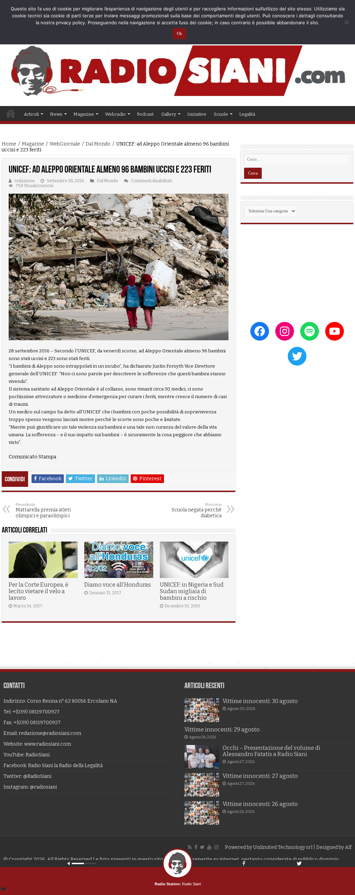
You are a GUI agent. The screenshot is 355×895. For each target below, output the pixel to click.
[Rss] (189, 847)
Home (11, 113)
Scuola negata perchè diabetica (197, 510)
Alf (348, 847)
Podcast (145, 114)
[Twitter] (202, 847)
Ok (179, 33)
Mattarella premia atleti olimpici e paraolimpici (43, 510)
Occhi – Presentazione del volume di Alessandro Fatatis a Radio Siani (271, 751)
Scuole (221, 114)
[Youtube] (209, 847)
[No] (346, 22)
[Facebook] (196, 847)
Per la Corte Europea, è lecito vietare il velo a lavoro (38, 591)
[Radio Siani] (177, 70)
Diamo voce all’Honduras (117, 584)
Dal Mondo (98, 144)
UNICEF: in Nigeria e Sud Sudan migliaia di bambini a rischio (192, 591)
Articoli (31, 114)
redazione (25, 180)
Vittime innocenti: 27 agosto (260, 776)
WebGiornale (65, 144)
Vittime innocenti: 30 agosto (260, 701)
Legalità (247, 114)
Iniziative (196, 114)
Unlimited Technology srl (282, 847)
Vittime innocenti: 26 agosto (260, 804)
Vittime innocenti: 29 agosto (222, 729)
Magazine (33, 144)
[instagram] (216, 847)
